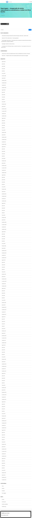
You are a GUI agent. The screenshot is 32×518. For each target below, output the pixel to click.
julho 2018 (3, 290)
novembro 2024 (4, 111)
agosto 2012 (3, 458)
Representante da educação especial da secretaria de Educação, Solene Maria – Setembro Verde (15, 35)
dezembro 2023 (4, 137)
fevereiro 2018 (4, 302)
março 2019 (3, 271)
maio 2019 (3, 267)
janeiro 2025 (3, 106)
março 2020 (3, 243)
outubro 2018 (4, 283)
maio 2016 (3, 352)
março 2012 (3, 470)
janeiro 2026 (3, 78)
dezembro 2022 (4, 165)
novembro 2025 (4, 82)
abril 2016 (3, 354)
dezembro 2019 (4, 250)
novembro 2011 (4, 479)
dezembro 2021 (4, 193)
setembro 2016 (4, 342)
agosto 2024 (3, 118)
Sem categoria (4, 493)
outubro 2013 (4, 425)
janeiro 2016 (3, 361)
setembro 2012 (4, 456)
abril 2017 (3, 326)
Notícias (3, 488)
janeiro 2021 (3, 219)
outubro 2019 (4, 255)
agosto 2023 (3, 146)
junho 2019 (3, 264)
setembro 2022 (4, 172)
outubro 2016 (4, 340)
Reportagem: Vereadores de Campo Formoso (8, 43)
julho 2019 (3, 262)
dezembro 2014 (4, 392)
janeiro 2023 (3, 163)
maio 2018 (3, 295)
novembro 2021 (4, 196)
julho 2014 (3, 404)
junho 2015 (3, 378)
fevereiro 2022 (4, 189)
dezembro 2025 (4, 80)
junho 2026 (3, 66)
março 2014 (3, 413)
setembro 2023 (4, 144)
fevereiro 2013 (4, 444)
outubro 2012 (4, 453)
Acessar (3, 499)
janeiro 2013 (3, 446)
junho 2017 (3, 321)
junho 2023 (3, 151)
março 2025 (3, 101)
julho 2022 (3, 177)
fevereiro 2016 (4, 359)
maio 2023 (3, 153)
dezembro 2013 (4, 420)
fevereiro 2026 (4, 75)
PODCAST (3, 490)
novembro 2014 (4, 394)
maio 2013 (3, 437)
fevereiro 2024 (4, 132)
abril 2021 (3, 212)
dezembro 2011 (4, 477)
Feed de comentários (5, 504)
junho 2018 (3, 293)
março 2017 (3, 328)
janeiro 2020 (3, 248)
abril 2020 (3, 241)
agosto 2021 (3, 203)
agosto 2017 (3, 316)
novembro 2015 (4, 366)
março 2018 (3, 300)
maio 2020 (3, 238)
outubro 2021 (4, 198)
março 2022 (3, 186)
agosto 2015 (3, 373)
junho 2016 (3, 349)
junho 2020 (3, 236)
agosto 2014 (3, 401)
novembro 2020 (4, 224)
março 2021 (3, 215)
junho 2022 (3, 179)
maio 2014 (3, 408)
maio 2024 (3, 125)
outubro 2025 (4, 85)
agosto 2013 (3, 430)
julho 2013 (3, 432)
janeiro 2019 (3, 276)
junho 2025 (3, 94)
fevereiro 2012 (4, 472)
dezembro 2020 (4, 222)
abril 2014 (3, 411)
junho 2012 (3, 463)
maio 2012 (3, 465)
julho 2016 (3, 347)
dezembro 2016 (4, 335)
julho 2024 (3, 120)
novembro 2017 (4, 309)
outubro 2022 (4, 170)
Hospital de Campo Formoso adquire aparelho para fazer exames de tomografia (17, 55)
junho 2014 (3, 406)
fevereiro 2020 (4, 245)
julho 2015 (3, 375)
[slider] (8, 24)
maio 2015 (3, 380)
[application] (5, 24)
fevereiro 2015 (4, 387)
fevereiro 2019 (4, 274)
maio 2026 (3, 68)
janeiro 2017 (3, 333)
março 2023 (3, 158)
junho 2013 (3, 434)
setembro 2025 (4, 87)
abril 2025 (3, 99)
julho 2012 (3, 460)
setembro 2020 (4, 229)
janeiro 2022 (3, 191)
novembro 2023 (4, 139)
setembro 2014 (4, 399)
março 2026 (3, 73)
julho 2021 (3, 205)
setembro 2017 (4, 314)
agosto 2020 (3, 231)
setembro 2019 (4, 257)
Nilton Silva (3, 55)
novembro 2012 (4, 451)
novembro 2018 (4, 281)
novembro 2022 (4, 167)
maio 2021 (3, 210)
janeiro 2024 (3, 134)
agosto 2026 (3, 61)
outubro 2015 (4, 368)
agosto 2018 (3, 288)
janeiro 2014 (3, 418)
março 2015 (3, 385)
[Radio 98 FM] (3, 1)
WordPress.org (4, 506)
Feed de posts (4, 501)
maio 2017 (3, 323)
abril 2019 (3, 269)
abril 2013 (3, 439)
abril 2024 (3, 127)
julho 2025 (3, 92)
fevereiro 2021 (4, 217)
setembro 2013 (4, 427)
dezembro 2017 (4, 307)
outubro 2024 (4, 113)
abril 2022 (3, 184)
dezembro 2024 (4, 108)
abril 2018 (3, 297)
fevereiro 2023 (4, 160)
